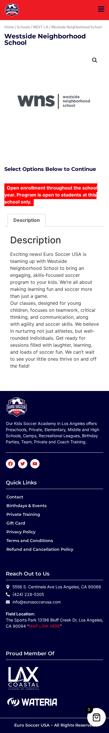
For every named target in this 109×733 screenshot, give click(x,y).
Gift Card (15, 523)
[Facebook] (10, 463)
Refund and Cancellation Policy (39, 549)
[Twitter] (22, 463)
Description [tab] (26, 220)
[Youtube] (35, 463)
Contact (14, 497)
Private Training (23, 514)
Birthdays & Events (26, 505)
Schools (23, 27)
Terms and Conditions (29, 540)
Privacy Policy (20, 531)
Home (9, 27)
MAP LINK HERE (44, 626)
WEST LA (40, 27)
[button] (95, 60)
